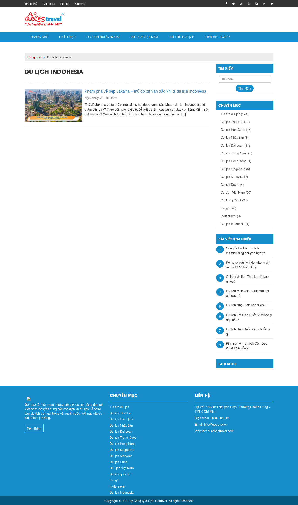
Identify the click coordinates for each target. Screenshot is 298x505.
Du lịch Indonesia (235, 224)
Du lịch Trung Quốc (236, 153)
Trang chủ (31, 4)
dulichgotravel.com (221, 431)
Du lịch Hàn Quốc (236, 129)
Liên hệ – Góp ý (217, 36)
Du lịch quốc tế (234, 200)
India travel (231, 216)
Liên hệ (64, 4)
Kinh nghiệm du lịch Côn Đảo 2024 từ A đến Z (246, 345)
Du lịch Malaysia (234, 176)
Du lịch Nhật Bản (235, 137)
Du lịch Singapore (235, 169)
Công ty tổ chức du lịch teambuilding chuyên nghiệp (245, 250)
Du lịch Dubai (232, 184)
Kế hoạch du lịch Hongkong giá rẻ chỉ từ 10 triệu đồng (248, 264)
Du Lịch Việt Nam (144, 36)
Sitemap (80, 4)
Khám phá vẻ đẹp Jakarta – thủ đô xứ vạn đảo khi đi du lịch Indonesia (145, 91)
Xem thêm (34, 428)
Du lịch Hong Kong (236, 161)
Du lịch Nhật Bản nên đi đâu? (246, 304)
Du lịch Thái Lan (235, 121)
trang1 (228, 208)
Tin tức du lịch (181, 36)
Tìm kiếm (244, 88)
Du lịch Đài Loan (235, 145)
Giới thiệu (49, 4)
